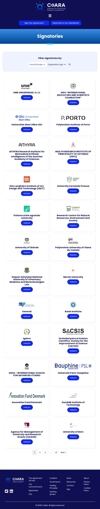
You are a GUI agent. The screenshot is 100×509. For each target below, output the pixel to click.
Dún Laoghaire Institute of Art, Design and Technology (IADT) (27, 187)
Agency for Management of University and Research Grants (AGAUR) (27, 434)
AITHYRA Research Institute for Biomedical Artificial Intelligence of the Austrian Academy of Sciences (27, 155)
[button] (69, 64)
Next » (63, 452)
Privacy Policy (87, 483)
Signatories (33, 490)
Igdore (27, 338)
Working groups (53, 492)
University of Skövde (27, 247)
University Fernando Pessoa (73, 186)
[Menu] (50, 16)
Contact (70, 485)
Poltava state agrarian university (27, 216)
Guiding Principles (54, 486)
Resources (71, 482)
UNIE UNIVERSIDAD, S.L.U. (26, 92)
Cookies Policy (87, 489)
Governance (55, 482)
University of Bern (73, 431)
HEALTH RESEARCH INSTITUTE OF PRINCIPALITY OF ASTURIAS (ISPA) (73, 154)
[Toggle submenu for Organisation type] (64, 64)
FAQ (30, 494)
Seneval (26, 311)
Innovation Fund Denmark (27, 402)
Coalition (53, 478)
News (69, 478)
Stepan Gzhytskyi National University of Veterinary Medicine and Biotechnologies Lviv (27, 280)
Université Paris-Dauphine (73, 372)
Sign (68, 489)
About (86, 478)
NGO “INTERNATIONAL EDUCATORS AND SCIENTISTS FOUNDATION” (73, 95)
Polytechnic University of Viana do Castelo (73, 249)
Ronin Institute (73, 311)
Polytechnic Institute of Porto (73, 124)
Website (26, 97)
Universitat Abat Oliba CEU (26, 124)
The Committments (35, 485)
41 (56, 452)
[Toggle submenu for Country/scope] (44, 64)
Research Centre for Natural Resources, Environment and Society (73, 218)
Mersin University (73, 276)
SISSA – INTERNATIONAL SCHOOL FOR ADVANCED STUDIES (27, 374)
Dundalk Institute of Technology (73, 403)
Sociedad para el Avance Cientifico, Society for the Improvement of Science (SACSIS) (73, 342)
